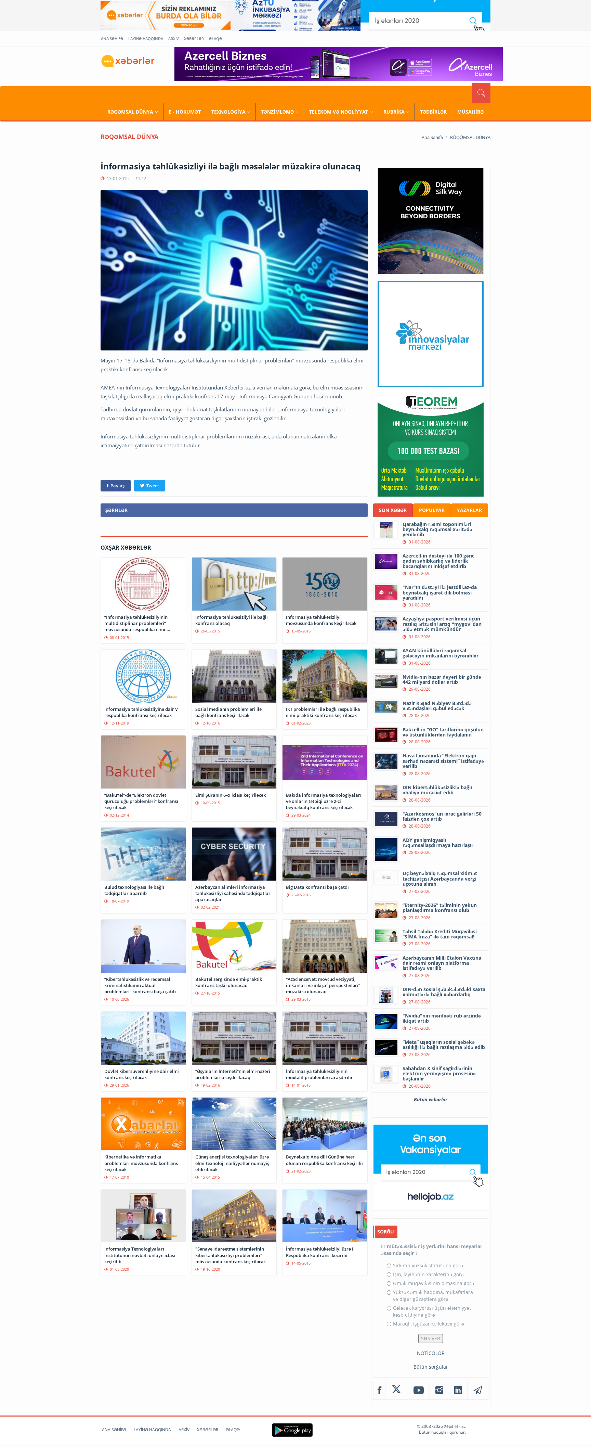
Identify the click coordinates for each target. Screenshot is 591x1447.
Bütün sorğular (430, 1366)
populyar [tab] (432, 510)
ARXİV (173, 38)
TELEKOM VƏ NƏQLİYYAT (338, 111)
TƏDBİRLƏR (433, 111)
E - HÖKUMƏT (185, 111)
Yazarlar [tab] (469, 510)
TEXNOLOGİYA (228, 111)
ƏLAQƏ (215, 38)
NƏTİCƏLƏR (431, 1353)
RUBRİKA (394, 111)
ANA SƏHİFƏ (112, 38)
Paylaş (117, 486)
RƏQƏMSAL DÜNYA (130, 111)
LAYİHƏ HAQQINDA (145, 38)
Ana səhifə (432, 137)
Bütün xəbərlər (430, 1099)
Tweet (152, 486)
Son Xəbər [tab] (393, 510)
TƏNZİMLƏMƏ (277, 111)
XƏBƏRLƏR (194, 38)
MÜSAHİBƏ (470, 111)
